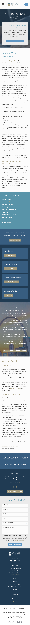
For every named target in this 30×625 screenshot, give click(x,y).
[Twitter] (16, 601)
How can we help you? (8, 527)
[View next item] (17, 487)
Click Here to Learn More (15, 351)
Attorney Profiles (15, 584)
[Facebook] (13, 601)
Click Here (10, 255)
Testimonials (15, 592)
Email (4, 518)
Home (15, 581)
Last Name (5, 509)
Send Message (15, 544)
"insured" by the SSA (15, 388)
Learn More (15, 240)
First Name (5, 504)
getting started (12, 61)
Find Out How (11, 282)
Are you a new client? (8, 522)
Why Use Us (15, 589)
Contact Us (15, 594)
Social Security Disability (15, 587)
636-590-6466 (15, 561)
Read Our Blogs (15, 491)
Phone (4, 513)
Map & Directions (15, 574)
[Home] (14, 4)
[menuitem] (15, 199)
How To (9, 295)
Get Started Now (14, 41)
